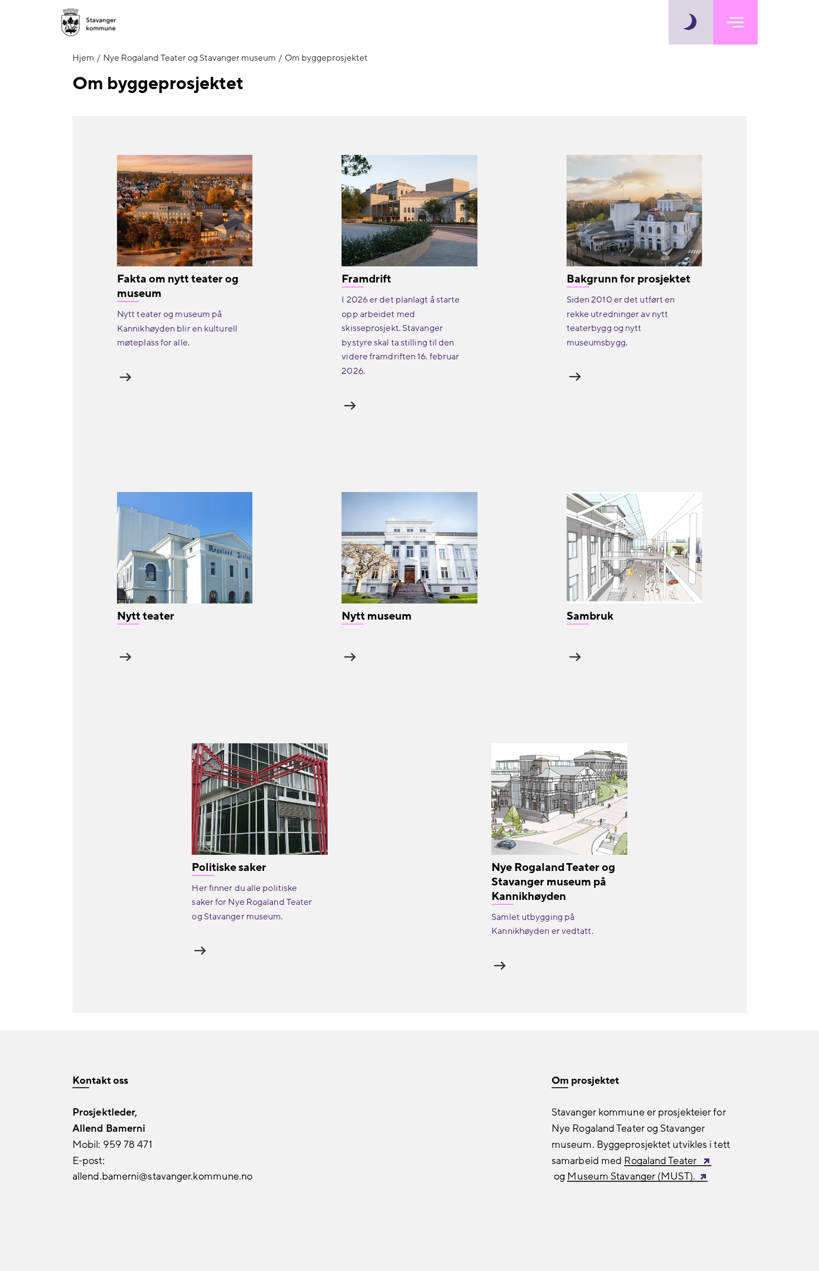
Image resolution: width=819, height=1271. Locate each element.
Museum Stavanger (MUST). (631, 1176)
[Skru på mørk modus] (691, 22)
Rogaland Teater (661, 1161)
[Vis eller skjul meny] (735, 22)
